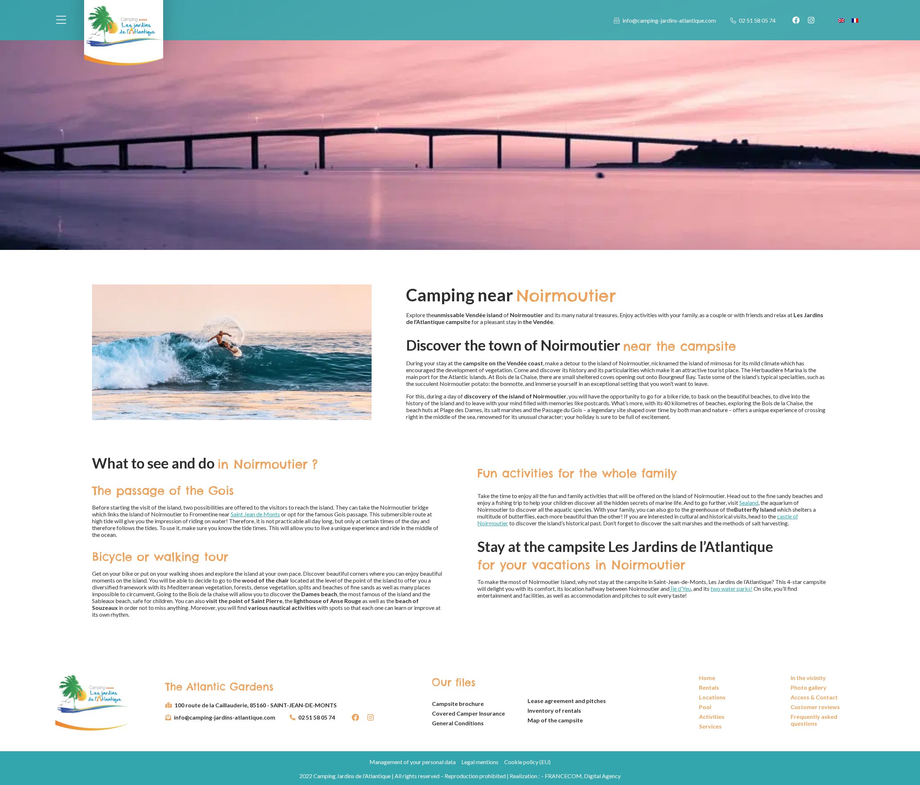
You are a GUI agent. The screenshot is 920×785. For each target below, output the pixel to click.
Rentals (709, 687)
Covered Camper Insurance (468, 713)
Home (707, 677)
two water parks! (731, 588)
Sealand (748, 502)
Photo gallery (809, 687)
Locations (712, 697)
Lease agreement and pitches (567, 700)
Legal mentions (479, 761)
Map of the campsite (555, 720)
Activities (711, 716)
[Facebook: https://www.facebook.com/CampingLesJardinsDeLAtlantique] (796, 20)
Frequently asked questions (814, 720)
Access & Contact (814, 697)
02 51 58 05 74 (757, 20)
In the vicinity (808, 677)
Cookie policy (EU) (527, 761)
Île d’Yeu (680, 588)
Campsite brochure (458, 703)
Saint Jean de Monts (255, 514)
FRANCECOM (563, 775)
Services (710, 726)
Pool (705, 706)
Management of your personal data (412, 761)
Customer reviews (815, 706)
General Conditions (458, 723)
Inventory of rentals (554, 710)
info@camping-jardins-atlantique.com (669, 20)
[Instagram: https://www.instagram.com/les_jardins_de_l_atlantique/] (811, 20)
